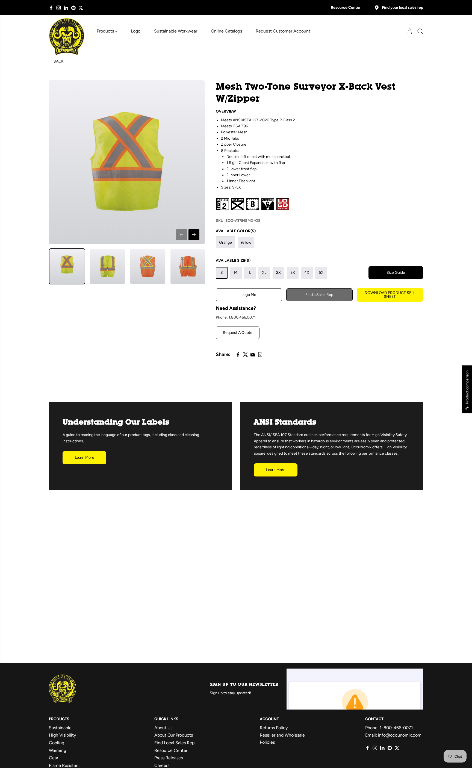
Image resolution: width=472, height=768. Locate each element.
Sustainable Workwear (175, 31)
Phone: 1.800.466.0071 (236, 317)
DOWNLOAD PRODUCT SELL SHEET (390, 294)
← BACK (56, 61)
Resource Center (346, 7)
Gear (53, 757)
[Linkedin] (66, 7)
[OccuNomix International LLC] (66, 36)
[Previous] (181, 234)
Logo (135, 31)
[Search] (418, 31)
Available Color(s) (236, 231)
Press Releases (168, 757)
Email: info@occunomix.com (393, 735)
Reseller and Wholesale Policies (282, 738)
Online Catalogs (226, 31)
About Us (163, 727)
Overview (226, 111)
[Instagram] (58, 7)
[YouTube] (73, 7)
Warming (57, 750)
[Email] (252, 354)
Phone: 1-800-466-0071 (389, 727)
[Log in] (407, 31)
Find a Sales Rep (319, 294)
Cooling (56, 742)
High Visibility (62, 735)
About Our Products (173, 735)
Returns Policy (274, 727)
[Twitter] (80, 7)
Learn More (84, 457)
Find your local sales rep (402, 7)
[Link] (260, 354)
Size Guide (396, 272)
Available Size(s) (233, 260)
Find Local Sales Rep (174, 742)
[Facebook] (51, 7)
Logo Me (248, 294)
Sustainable (60, 727)
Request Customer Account (283, 31)
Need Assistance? (236, 308)
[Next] (193, 234)
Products (106, 31)
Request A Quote (237, 332)
